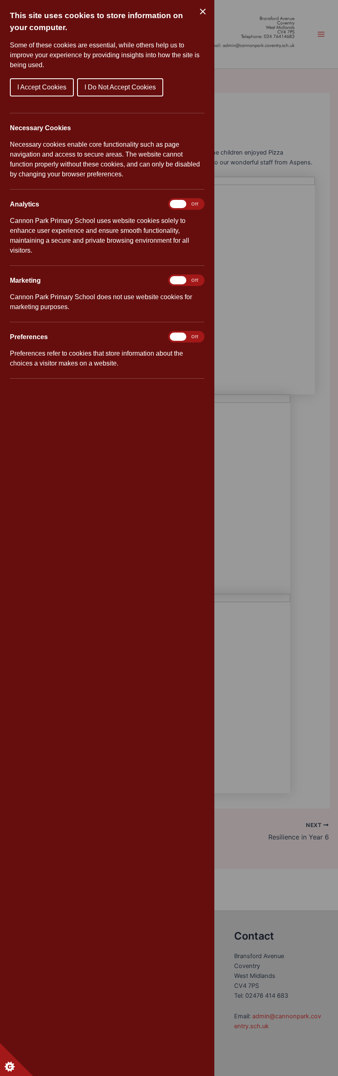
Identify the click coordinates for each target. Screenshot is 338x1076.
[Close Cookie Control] (203, 11)
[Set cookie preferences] (16, 1059)
